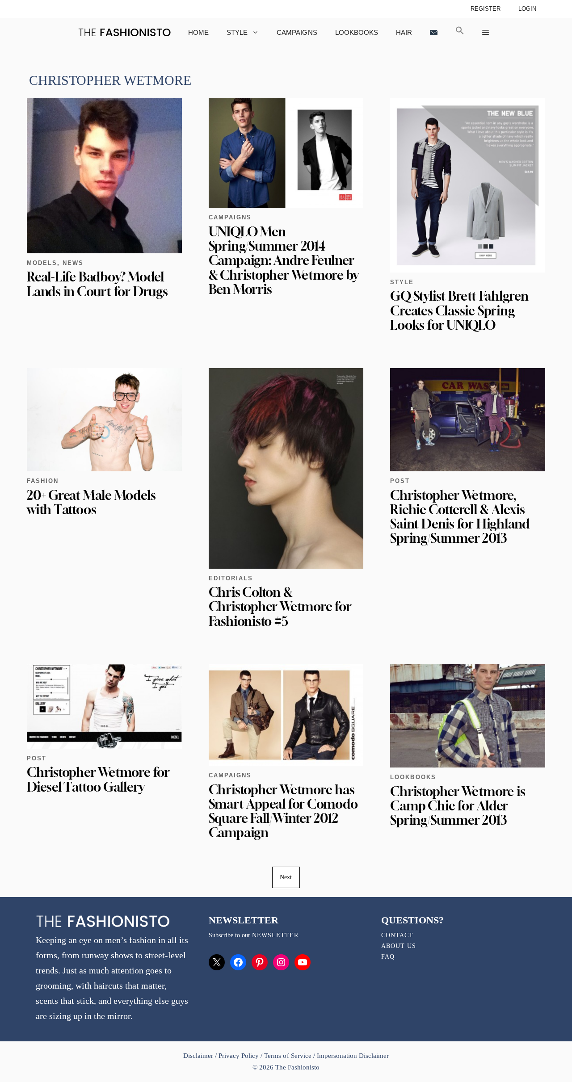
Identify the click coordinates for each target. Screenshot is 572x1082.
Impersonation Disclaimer (353, 1055)
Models (42, 263)
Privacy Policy (239, 1055)
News (73, 263)
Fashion (43, 481)
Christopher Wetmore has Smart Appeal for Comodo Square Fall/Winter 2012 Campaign (283, 811)
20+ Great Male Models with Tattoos (91, 502)
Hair (404, 32)
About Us (398, 946)
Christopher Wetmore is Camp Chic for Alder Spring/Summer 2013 (457, 805)
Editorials (231, 578)
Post (400, 481)
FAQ (388, 956)
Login (527, 8)
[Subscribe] (433, 32)
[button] (459, 32)
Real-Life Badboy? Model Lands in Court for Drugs (97, 283)
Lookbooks (356, 32)
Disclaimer (199, 1055)
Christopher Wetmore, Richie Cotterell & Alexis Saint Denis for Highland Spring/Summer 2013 (460, 517)
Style (237, 32)
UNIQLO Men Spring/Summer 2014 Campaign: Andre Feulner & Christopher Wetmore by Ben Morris (284, 260)
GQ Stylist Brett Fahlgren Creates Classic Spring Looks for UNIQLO (459, 310)
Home (198, 32)
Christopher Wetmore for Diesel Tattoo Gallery (98, 779)
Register (485, 8)
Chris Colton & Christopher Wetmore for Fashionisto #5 (280, 606)
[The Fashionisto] (124, 32)
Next (286, 877)
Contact (397, 935)
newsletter (275, 935)
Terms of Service (287, 1055)
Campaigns (297, 32)
